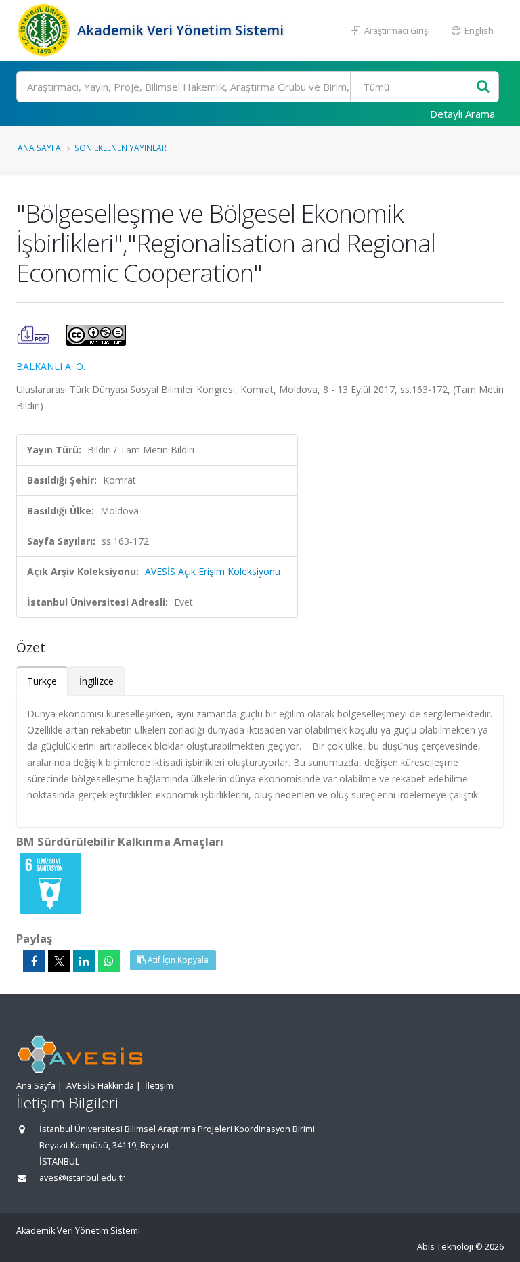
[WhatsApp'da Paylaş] (109, 961)
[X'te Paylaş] (59, 961)
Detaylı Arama (462, 113)
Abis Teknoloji (445, 1247)
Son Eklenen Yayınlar (120, 147)
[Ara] (483, 87)
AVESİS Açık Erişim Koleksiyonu (212, 571)
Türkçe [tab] (42, 681)
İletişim (159, 1085)
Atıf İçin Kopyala (177, 960)
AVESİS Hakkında (100, 1085)
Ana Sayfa (39, 147)
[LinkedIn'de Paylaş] (84, 961)
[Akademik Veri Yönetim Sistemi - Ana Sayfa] (45, 30)
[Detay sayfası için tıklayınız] (50, 882)
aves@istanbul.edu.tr (82, 1178)
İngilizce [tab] (96, 681)
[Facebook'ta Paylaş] (34, 961)
